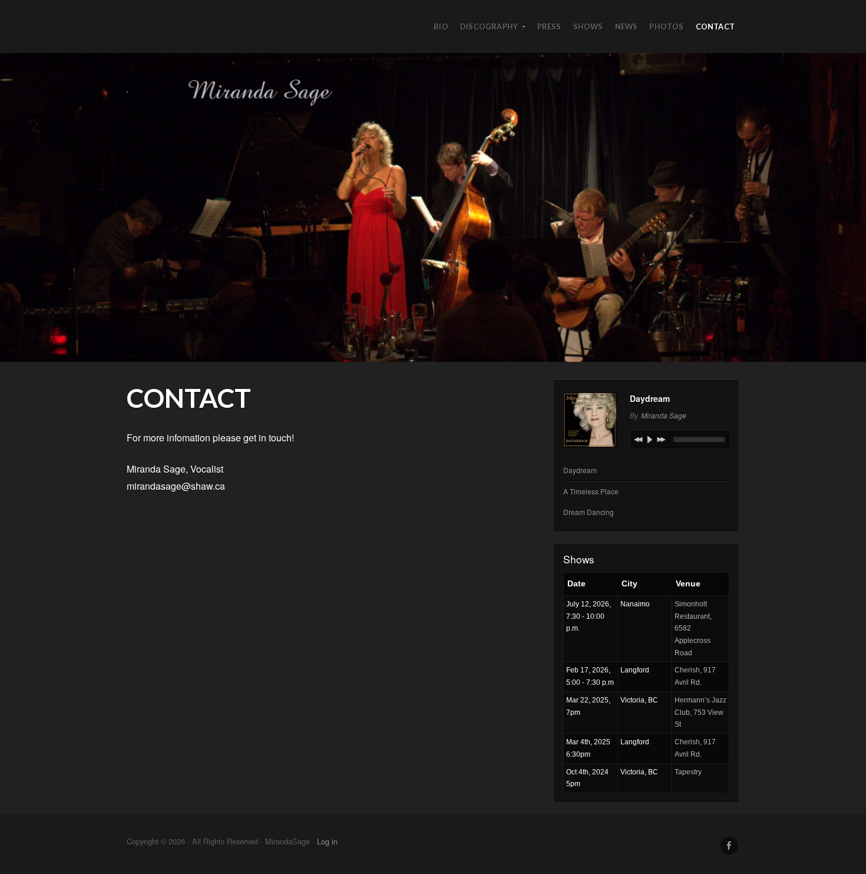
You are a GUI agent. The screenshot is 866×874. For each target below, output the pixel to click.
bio (441, 26)
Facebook (729, 846)
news (626, 26)
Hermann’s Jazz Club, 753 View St (700, 712)
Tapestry (688, 772)
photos (666, 26)
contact (715, 26)
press (549, 26)
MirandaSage (433, 207)
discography (489, 26)
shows (588, 26)
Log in (327, 841)
